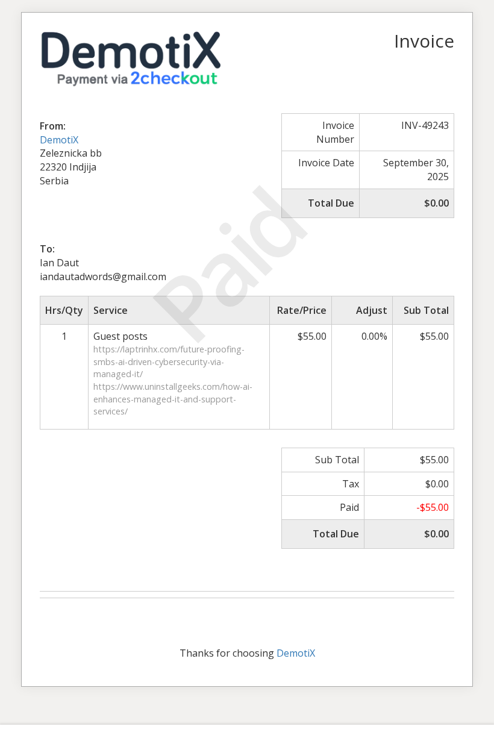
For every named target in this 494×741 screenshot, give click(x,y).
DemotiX (59, 139)
